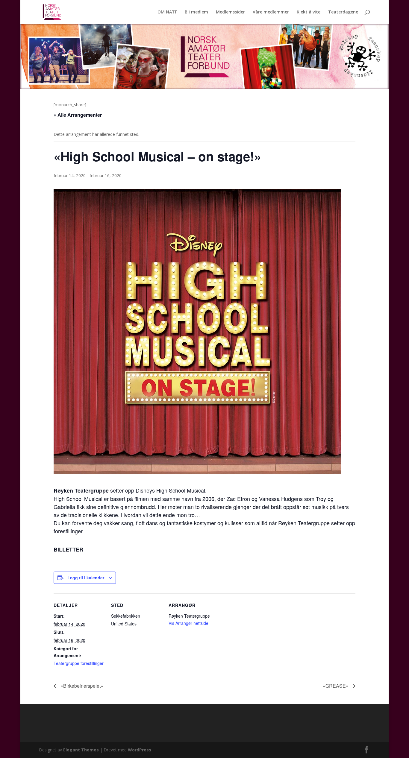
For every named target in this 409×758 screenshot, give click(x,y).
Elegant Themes (81, 750)
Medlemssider (230, 12)
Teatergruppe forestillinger (79, 663)
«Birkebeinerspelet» (81, 685)
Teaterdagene (343, 12)
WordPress (139, 750)
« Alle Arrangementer (78, 114)
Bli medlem (196, 12)
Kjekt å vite (308, 12)
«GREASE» (336, 685)
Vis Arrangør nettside (188, 623)
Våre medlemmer (271, 12)
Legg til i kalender (85, 578)
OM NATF (167, 12)
